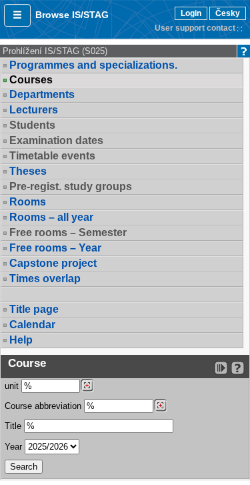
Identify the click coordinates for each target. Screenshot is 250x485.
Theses (28, 171)
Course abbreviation (43, 406)
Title (13, 426)
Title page (34, 309)
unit (12, 386)
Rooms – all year (51, 217)
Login (191, 13)
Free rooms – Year (55, 248)
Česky (227, 13)
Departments (42, 94)
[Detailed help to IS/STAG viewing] (238, 368)
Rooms (27, 201)
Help (21, 340)
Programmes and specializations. (93, 65)
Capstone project (53, 263)
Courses (31, 80)
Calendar (32, 324)
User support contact (195, 28)
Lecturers (33, 109)
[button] (17, 15)
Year (13, 447)
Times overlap (45, 278)
